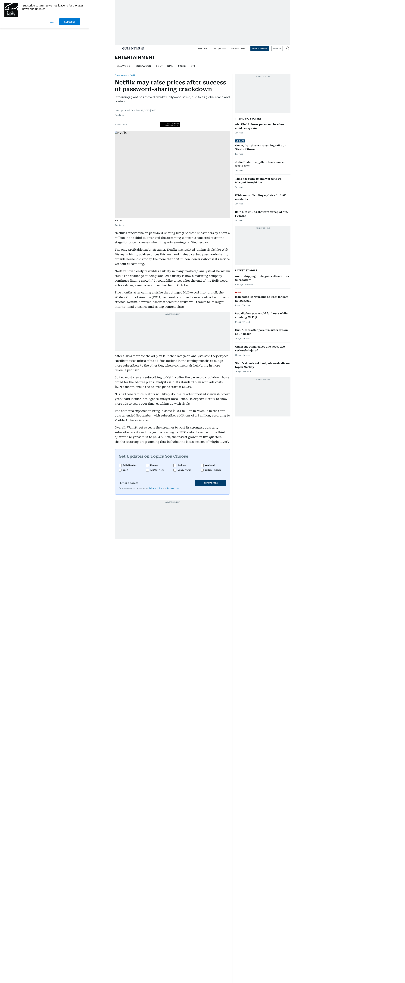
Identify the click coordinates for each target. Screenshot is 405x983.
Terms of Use (173, 488)
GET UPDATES (211, 483)
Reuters (119, 115)
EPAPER (277, 48)
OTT (133, 75)
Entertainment (122, 75)
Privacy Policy (155, 488)
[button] (117, 48)
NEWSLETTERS (259, 48)
